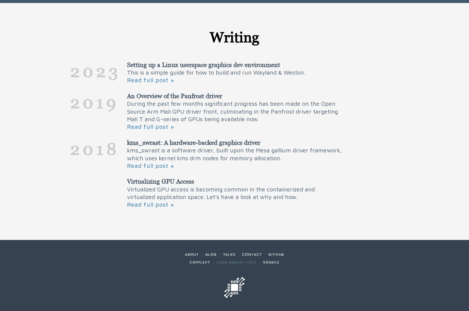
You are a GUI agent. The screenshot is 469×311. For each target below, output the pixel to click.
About (192, 254)
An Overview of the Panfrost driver (174, 96)
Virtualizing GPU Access (160, 181)
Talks (229, 254)
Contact (252, 254)
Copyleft (199, 262)
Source (271, 262)
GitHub (276, 254)
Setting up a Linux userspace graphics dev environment (203, 64)
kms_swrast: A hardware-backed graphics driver (193, 142)
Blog (211, 254)
